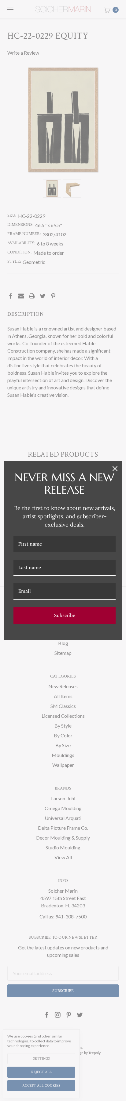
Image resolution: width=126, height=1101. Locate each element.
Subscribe (64, 615)
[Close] (115, 468)
